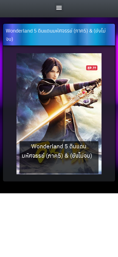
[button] (59, 7)
